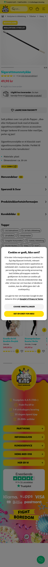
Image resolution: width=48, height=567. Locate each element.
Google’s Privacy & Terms (31, 299)
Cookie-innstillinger (24, 306)
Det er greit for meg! (24, 314)
